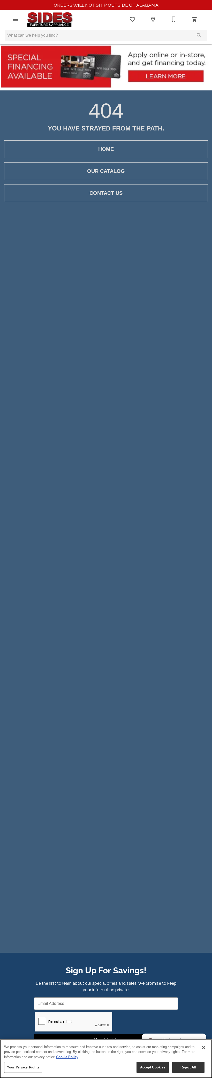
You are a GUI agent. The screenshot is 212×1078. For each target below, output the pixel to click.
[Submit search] (199, 35)
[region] (106, 1058)
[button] (15, 19)
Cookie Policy (67, 1057)
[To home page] (50, 19)
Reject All (188, 1067)
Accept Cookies (152, 1067)
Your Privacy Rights (23, 1067)
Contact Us (106, 193)
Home (106, 149)
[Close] (203, 1047)
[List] (132, 19)
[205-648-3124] (174, 19)
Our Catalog (106, 171)
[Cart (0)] (194, 19)
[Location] (153, 19)
